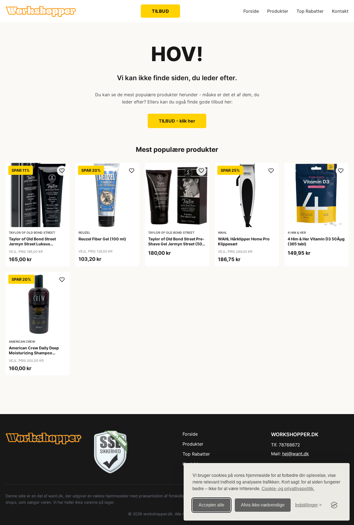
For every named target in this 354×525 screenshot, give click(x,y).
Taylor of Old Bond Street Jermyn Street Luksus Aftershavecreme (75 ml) (32, 243)
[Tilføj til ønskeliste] (62, 171)
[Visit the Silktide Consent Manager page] (334, 505)
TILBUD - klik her (177, 121)
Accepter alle (211, 505)
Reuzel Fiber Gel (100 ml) (102, 238)
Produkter (277, 11)
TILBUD (160, 11)
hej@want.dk (295, 453)
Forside (251, 11)
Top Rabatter (310, 11)
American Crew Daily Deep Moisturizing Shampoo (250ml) (34, 352)
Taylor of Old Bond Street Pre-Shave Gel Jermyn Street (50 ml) (176, 243)
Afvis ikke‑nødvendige (263, 505)
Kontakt (340, 11)
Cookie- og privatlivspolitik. (288, 488)
